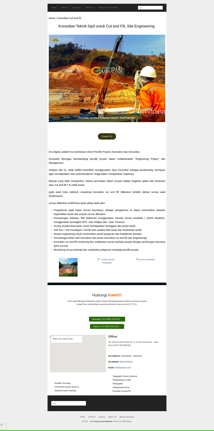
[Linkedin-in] (83, 377)
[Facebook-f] (67, 377)
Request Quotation (108, 8)
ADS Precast (127, 421)
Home (52, 18)
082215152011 (126, 362)
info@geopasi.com (123, 368)
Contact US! (107, 136)
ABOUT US (90, 8)
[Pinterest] (89, 377)
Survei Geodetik (134, 218)
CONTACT (64, 8)
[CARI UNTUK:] (150, 8)
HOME (54, 8)
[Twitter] (72, 377)
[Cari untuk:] (68, 403)
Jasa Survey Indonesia (103, 421)
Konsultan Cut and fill (69, 18)
